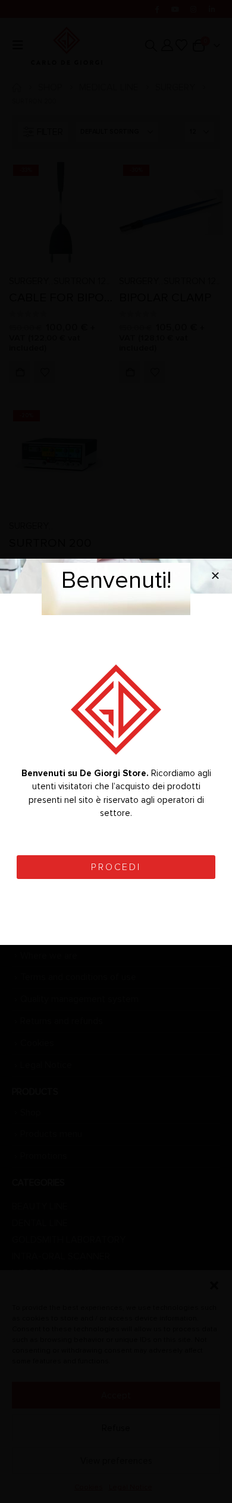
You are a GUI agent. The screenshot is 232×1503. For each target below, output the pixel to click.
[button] (215, 575)
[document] (116, 751)
